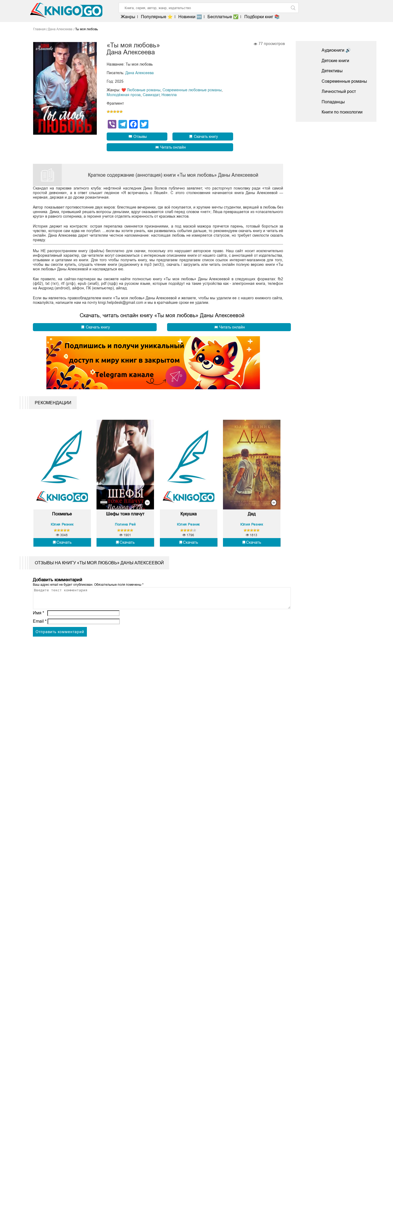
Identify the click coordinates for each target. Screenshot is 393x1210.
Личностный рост (339, 91)
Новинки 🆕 (190, 16)
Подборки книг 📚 (261, 16)
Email (40, 621)
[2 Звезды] (111, 111)
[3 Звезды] (114, 111)
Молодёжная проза (124, 95)
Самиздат (151, 95)
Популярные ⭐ (157, 16)
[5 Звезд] (121, 111)
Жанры (128, 16)
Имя (38, 613)
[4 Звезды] (118, 111)
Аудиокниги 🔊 (336, 50)
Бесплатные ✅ (222, 16)
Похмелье (62, 514)
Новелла (169, 95)
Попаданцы (333, 102)
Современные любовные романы (192, 90)
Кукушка (188, 514)
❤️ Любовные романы (140, 90)
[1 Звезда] (108, 111)
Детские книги (335, 60)
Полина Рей (125, 524)
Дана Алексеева (139, 73)
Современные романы (344, 81)
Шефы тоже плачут (125, 514)
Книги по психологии (342, 112)
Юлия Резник (62, 524)
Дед (252, 514)
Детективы (332, 71)
